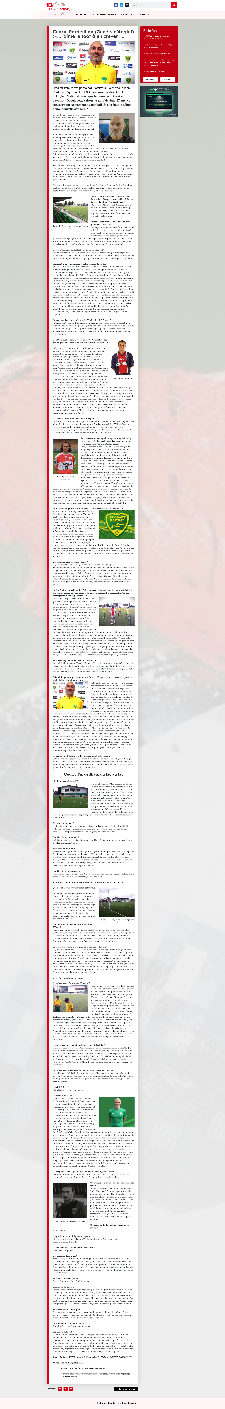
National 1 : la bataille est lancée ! (159, 54)
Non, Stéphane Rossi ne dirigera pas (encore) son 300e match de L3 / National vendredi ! (159, 63)
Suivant (167, 79)
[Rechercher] (174, 5)
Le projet (127, 14)
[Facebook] (116, 5)
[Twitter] (121, 5)
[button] (60, 1389)
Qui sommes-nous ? (104, 14)
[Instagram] (127, 5)
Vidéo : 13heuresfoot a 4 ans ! (158, 72)
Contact (144, 14)
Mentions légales (127, 1403)
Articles (81, 14)
